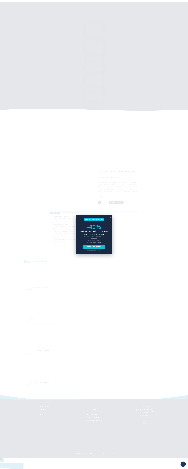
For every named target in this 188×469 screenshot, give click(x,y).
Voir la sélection (94, 247)
